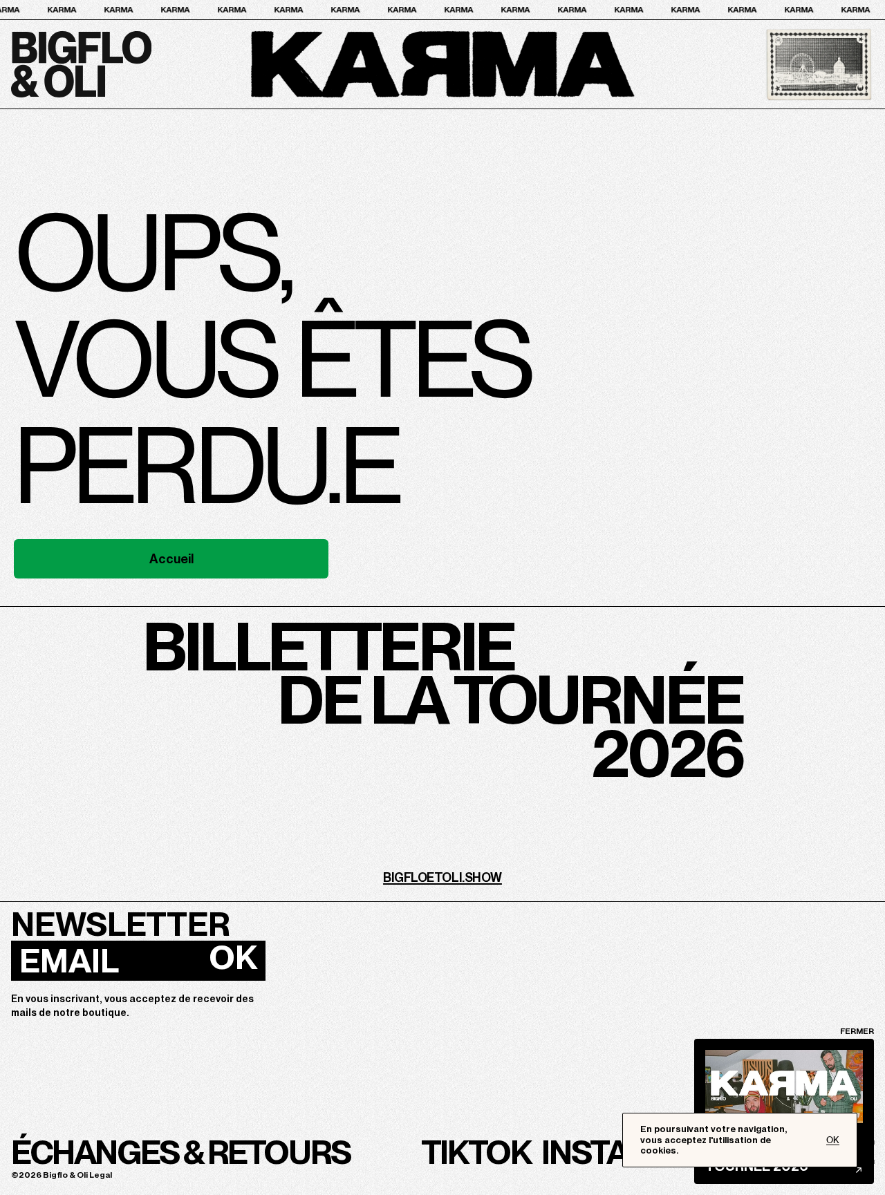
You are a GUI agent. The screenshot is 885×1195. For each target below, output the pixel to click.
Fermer (857, 1031)
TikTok (476, 1152)
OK (233, 957)
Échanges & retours (181, 1152)
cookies (658, 1150)
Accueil (171, 559)
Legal (100, 1175)
